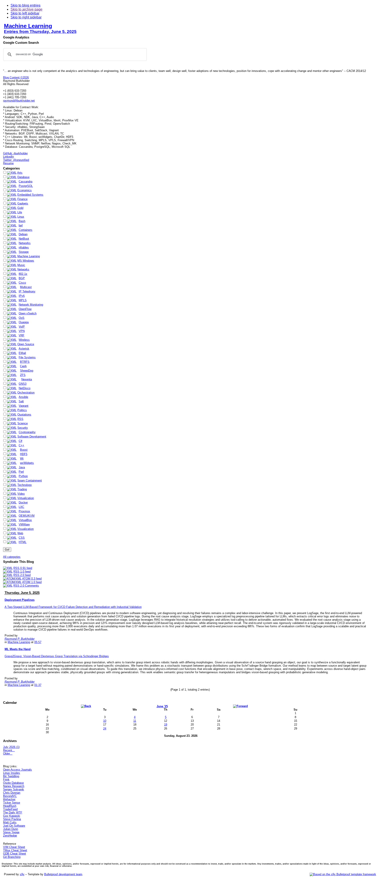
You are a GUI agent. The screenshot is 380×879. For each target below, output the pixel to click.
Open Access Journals (17, 769)
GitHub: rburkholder (15, 153)
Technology (24, 485)
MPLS (23, 300)
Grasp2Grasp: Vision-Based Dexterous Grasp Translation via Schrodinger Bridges (57, 656)
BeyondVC (10, 796)
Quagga (24, 322)
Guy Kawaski (11, 815)
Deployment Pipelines (20, 600)
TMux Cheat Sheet (15, 850)
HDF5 (23, 454)
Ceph (23, 366)
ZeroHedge (10, 835)
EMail (22, 353)
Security (22, 427)
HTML (22, 542)
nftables (24, 247)
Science (22, 423)
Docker (23, 502)
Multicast (26, 287)
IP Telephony (27, 291)
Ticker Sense (11, 802)
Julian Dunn (10, 829)
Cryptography (27, 432)
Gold (20, 208)
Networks (25, 243)
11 (134, 720)
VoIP (22, 326)
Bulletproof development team (63, 874)
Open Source (25, 344)
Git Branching (11, 857)
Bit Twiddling (11, 776)
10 (104, 720)
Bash (22, 221)
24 (104, 728)
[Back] (85, 706)
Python (23, 476)
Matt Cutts (9, 822)
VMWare (24, 524)
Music (21, 265)
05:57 (37, 642)
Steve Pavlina (12, 819)
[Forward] (240, 706)
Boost (23, 449)
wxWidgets (27, 463)
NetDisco (24, 388)
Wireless (24, 339)
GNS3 (22, 383)
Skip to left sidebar (25, 13)
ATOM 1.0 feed (32, 582)
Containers (25, 230)
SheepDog (26, 370)
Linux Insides (11, 773)
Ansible (23, 397)
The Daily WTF (12, 812)
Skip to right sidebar (26, 17)
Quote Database (13, 782)
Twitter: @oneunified (16, 160)
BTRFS (24, 361)
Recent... (9, 750)
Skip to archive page (26, 9)
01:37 (37, 685)
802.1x (23, 273)
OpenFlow (25, 309)
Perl (21, 471)
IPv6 (22, 295)
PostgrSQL (26, 186)
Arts (19, 172)
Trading (22, 489)
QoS (21, 317)
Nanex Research (13, 786)
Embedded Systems (30, 194)
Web (20, 533)
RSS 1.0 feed (22, 571)
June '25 (162, 706)
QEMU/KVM (27, 515)
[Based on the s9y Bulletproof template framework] (343, 874)
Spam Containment (29, 480)
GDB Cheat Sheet (14, 853)
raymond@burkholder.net (19, 100)
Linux (20, 216)
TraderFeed (10, 809)
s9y (22, 874)
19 (165, 724)
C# (20, 441)
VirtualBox (25, 520)
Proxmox (24, 511)
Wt (22, 458)
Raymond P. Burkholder (20, 638)
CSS (22, 537)
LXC (21, 507)
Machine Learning (28, 26)
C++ (21, 445)
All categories (11, 556)
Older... (7, 753)
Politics (22, 410)
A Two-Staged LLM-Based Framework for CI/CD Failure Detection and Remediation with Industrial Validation (73, 607)
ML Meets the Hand (18, 649)
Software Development (31, 436)
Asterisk (24, 348)
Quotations (24, 414)
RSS (20, 419)
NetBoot (24, 238)
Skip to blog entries (25, 5)
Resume (8, 163)
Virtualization (25, 498)
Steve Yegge (11, 832)
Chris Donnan (11, 792)
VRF (21, 335)
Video (21, 493)
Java (22, 467)
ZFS (23, 375)
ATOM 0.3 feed (32, 578)
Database (23, 177)
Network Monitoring (31, 304)
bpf (21, 225)
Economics (24, 190)
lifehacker (9, 799)
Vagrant (23, 405)
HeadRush (9, 806)
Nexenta (26, 379)
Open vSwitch (28, 313)
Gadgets (22, 203)
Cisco (22, 282)
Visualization (25, 529)
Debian (23, 234)
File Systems (27, 357)
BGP (22, 278)
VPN (22, 331)
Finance (22, 199)
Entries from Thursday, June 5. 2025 (40, 31)
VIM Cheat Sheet (14, 847)
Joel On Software (14, 825)
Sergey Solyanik (13, 789)
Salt (21, 401)
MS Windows (25, 260)
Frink (6, 779)
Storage (24, 251)
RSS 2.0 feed (22, 575)
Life (19, 212)
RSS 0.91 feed (22, 568)
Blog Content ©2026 (16, 77)
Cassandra (25, 181)
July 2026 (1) (11, 747)
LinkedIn (8, 156)
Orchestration (26, 392)
